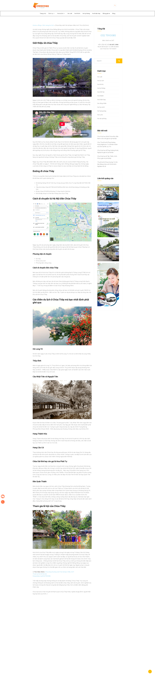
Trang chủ (43, 13)
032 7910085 (108, 35)
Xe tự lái (100, 115)
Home (35, 25)
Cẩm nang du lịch (48, 25)
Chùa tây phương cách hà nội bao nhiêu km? (59, 572)
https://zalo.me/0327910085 (42, 576)
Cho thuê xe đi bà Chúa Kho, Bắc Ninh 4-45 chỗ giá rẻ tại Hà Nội (107, 137)
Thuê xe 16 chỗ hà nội (40, 574)
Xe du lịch (60, 13)
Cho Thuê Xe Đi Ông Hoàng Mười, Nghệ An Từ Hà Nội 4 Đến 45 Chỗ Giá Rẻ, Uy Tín (107, 144)
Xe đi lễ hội (100, 92)
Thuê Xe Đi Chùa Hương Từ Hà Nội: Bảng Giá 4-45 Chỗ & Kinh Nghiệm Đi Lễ (107, 164)
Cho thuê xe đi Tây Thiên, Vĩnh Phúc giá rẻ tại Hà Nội (107, 157)
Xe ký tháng (86, 13)
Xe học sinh (101, 107)
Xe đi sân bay (96, 13)
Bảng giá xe (106, 13)
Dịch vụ (50, 13)
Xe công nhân (101, 103)
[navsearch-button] (115, 5)
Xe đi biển (100, 96)
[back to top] (150, 671)
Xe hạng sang (101, 111)
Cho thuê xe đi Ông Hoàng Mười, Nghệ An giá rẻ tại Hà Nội (107, 151)
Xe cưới (70, 13)
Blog (113, 13)
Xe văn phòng (101, 118)
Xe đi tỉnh (77, 13)
